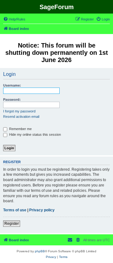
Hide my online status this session (34, 134)
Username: (12, 85)
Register (11, 223)
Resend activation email (21, 116)
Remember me (20, 129)
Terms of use (14, 210)
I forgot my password (19, 111)
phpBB (40, 251)
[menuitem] (14, 19)
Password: (12, 99)
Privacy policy (42, 210)
